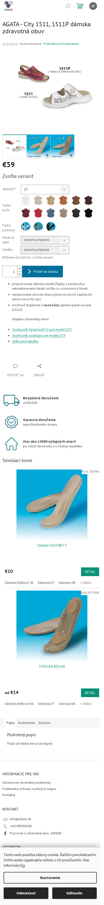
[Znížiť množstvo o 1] (19, 274)
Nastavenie (50, 877)
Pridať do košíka (46, 271)
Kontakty (8, 795)
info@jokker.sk (20, 819)
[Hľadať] (68, 6)
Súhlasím (74, 893)
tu (23, 865)
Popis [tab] (11, 723)
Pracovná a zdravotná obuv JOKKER (35, 833)
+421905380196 (21, 826)
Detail (90, 572)
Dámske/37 (46, 582)
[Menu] (93, 6)
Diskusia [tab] (44, 723)
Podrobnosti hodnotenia (61, 44)
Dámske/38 (67, 582)
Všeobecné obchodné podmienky (26, 782)
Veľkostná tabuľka (25, 341)
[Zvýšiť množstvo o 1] (19, 269)
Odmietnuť (25, 893)
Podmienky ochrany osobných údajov (29, 789)
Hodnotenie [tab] (26, 723)
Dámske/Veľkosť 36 (19, 582)
